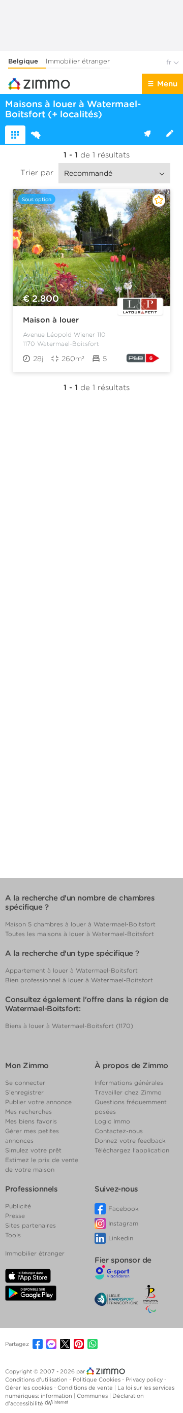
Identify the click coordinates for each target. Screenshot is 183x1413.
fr (169, 62)
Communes (93, 1395)
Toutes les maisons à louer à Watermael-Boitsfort (79, 934)
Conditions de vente (85, 1387)
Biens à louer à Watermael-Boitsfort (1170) (69, 1026)
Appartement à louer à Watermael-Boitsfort (71, 970)
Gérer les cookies (29, 1387)
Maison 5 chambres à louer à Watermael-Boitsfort (80, 924)
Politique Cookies (97, 1379)
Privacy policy (145, 1379)
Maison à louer (51, 320)
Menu (167, 83)
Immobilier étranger (78, 61)
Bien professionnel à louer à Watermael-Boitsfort (79, 980)
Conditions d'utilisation (37, 1379)
